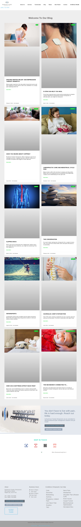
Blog (45, 4)
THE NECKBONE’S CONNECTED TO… (55, 385)
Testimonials (38, 4)
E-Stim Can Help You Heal (52, 91)
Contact (65, 4)
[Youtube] (35, 445)
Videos (50, 4)
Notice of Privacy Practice (44, 525)
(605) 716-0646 (5, 7)
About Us (22, 4)
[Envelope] (54, 445)
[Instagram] (45, 445)
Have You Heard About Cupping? (18, 154)
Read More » (8, 89)
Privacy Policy (34, 525)
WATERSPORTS (11, 313)
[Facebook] (26, 445)
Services (30, 4)
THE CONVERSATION (50, 239)
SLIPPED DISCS (11, 241)
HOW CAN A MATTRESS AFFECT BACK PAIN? (21, 386)
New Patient (57, 4)
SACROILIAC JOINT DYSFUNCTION (54, 314)
